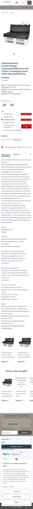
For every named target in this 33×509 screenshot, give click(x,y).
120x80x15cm (17, 114)
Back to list (6, 12)
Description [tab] (5, 154)
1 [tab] (13, 53)
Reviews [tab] (16, 154)
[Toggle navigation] (2, 8)
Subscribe (24, 432)
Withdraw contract (16, 446)
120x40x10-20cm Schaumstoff (17, 126)
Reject (16, 502)
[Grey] (11, 105)
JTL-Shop (19, 506)
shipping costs (17, 139)
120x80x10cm (8, 117)
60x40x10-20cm (9, 122)
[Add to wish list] (28, 23)
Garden (10, 91)
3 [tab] (17, 53)
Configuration (16, 497)
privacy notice (13, 424)
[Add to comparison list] (23, 23)
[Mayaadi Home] (7, 2)
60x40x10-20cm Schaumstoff (13, 130)
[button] (17, 2)
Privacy (11, 486)
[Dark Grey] (4, 105)
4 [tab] (19, 53)
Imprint (5, 486)
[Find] (29, 3)
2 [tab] (15, 53)
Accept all (16, 491)
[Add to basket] (2, 19)
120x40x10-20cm (17, 119)
